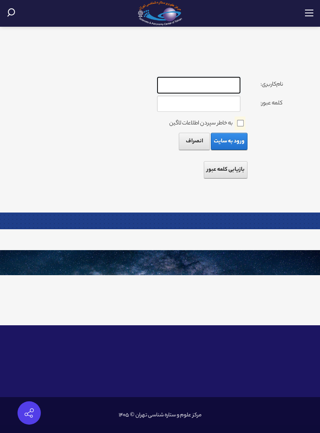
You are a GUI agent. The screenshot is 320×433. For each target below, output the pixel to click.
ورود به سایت (229, 141)
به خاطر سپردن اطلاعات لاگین (200, 123)
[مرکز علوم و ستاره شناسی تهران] (160, 13)
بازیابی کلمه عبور (226, 170)
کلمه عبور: (271, 103)
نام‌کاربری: (271, 84)
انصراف (194, 141)
